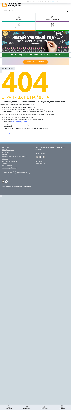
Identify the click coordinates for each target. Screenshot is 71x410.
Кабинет (4, 163)
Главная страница (7, 68)
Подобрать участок (35, 62)
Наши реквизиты (7, 166)
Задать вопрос (8, 172)
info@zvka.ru (12, 134)
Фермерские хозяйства (9, 161)
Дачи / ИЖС (5, 147)
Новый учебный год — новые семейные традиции (36, 55)
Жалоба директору (22, 172)
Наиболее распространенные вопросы (14, 156)
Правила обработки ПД (9, 168)
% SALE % (5, 159)
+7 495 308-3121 (40, 153)
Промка (4, 154)
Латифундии (6, 152)
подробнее (52, 1)
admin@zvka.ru (40, 164)
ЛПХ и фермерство (8, 150)
